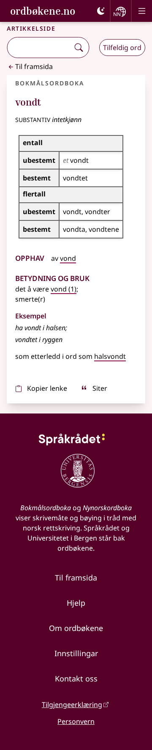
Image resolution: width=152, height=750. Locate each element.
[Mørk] (101, 11)
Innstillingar (76, 653)
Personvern (76, 721)
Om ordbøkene (76, 628)
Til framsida (34, 66)
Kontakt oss (76, 678)
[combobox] (39, 47)
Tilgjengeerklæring (72, 704)
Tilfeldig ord (122, 47)
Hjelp (76, 603)
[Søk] (78, 47)
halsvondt (110, 356)
